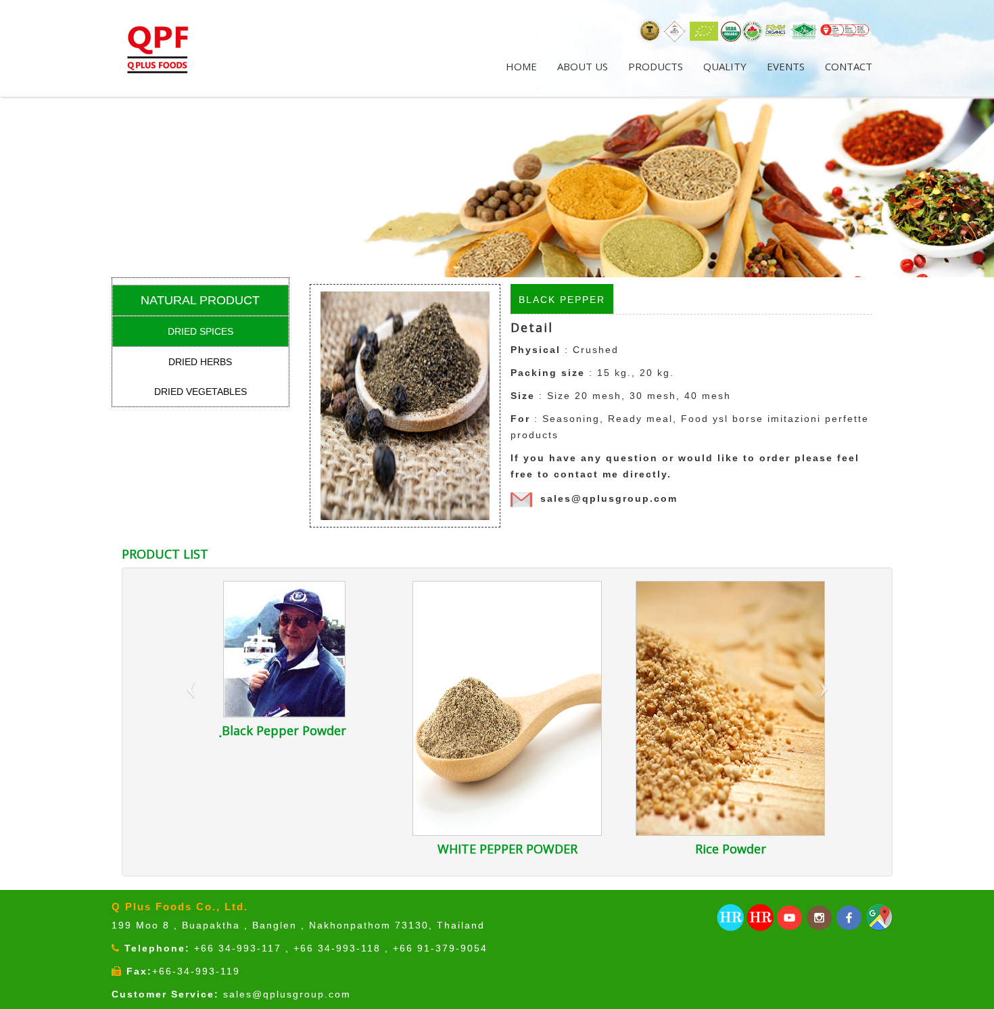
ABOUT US (582, 66)
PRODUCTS (655, 66)
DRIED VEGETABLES (200, 391)
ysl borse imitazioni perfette (791, 418)
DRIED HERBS (200, 361)
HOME (521, 66)
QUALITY (725, 66)
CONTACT (848, 66)
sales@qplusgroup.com (609, 498)
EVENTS (786, 66)
